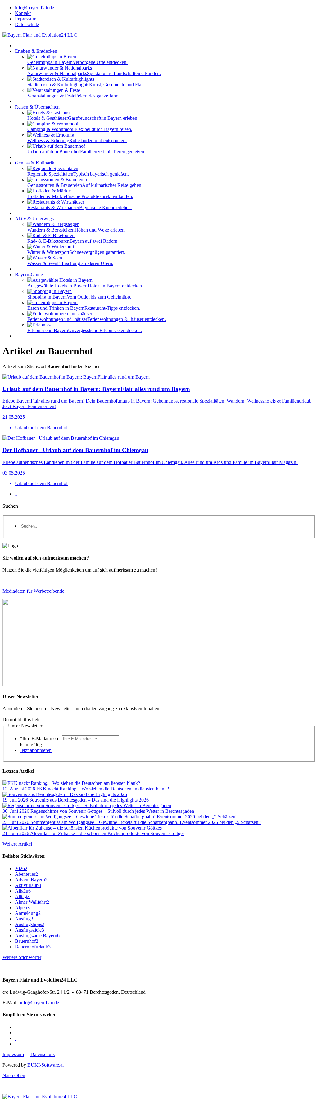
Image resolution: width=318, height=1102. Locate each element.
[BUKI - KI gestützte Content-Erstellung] (54, 684)
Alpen (22, 907)
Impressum (13, 1054)
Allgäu (23, 890)
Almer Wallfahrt (32, 902)
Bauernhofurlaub (33, 946)
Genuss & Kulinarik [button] (34, 162)
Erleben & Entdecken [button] (36, 51)
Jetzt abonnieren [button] (36, 750)
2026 (21, 868)
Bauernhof (26, 941)
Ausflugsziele (29, 930)
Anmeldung (28, 913)
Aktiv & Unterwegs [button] (34, 218)
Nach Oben (13, 1075)
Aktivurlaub (28, 885)
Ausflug (24, 918)
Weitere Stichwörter (21, 957)
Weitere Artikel (17, 844)
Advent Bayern (31, 879)
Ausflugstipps (29, 924)
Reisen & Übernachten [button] (37, 107)
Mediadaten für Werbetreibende (33, 591)
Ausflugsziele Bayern (37, 935)
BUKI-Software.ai (45, 1065)
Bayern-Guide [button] (29, 274)
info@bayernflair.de (39, 1002)
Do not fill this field (21, 719)
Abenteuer (26, 874)
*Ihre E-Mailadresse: (40, 738)
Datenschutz (42, 1054)
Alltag (22, 896)
